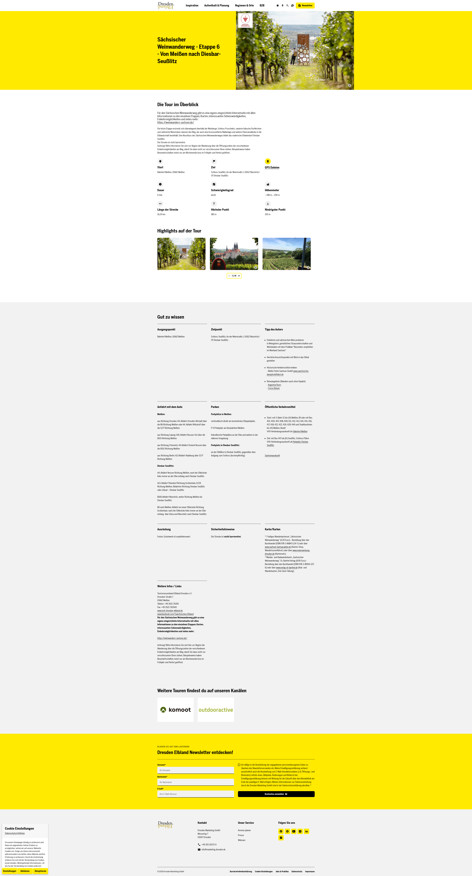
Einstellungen (9, 871)
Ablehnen (25, 871)
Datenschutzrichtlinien (15, 833)
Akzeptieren (40, 871)
